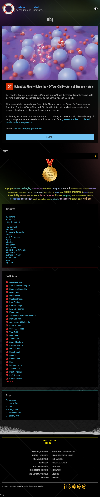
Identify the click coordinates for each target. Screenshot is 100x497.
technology (65, 199)
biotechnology (76, 189)
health (67, 192)
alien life (9, 242)
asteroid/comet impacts (16, 250)
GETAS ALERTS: (56, 455)
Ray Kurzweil (11, 227)
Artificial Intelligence (37, 189)
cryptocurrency (22, 192)
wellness (87, 198)
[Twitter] (69, 486)
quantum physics (36, 128)
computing (26, 128)
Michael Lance (15, 365)
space (49, 199)
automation (11, 257)
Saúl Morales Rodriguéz (19, 285)
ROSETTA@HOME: (34, 474)
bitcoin (86, 189)
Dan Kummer (15, 319)
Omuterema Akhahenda (19, 322)
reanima (90, 195)
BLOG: (53, 459)
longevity (67, 195)
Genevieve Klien (16, 282)
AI (12, 189)
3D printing (10, 217)
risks (39, 199)
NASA (73, 196)
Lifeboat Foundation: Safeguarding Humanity (44, 8)
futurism (57, 192)
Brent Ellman (14, 359)
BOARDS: (54, 463)
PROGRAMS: (55, 470)
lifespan (58, 195)
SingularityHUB (12, 416)
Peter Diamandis (13, 222)
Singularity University (15, 232)
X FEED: (35, 459)
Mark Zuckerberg (13, 237)
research (35, 199)
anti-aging (26, 188)
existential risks (38, 192)
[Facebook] (65, 486)
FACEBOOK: (34, 451)
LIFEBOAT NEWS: (57, 451)
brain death (11, 192)
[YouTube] (79, 486)
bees (8, 260)
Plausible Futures (13, 412)
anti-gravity (10, 245)
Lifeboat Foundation (17, 486)
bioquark (57, 188)
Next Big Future (12, 409)
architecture (11, 247)
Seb (11, 362)
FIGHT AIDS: (37, 466)
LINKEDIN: (35, 455)
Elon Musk (10, 229)
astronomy (10, 252)
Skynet (9, 234)
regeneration (26, 199)
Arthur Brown (17, 128)
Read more (50, 137)
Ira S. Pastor (14, 375)
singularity (43, 199)
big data (9, 262)
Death (32, 192)
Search (95, 156)
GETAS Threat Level (50, 442)
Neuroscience (79, 196)
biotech (66, 188)
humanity (85, 192)
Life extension (47, 195)
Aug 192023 (9, 87)
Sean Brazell (14, 352)
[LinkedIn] (74, 486)
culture (28, 192)
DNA (8, 224)
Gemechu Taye (15, 305)
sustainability (55, 199)
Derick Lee (13, 335)
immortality (13, 195)
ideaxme (90, 192)
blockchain (92, 189)
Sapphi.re (40, 486)
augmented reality (13, 255)
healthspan (77, 192)
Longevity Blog (12, 403)
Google (61, 192)
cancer (16, 192)
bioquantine (47, 189)
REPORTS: (55, 466)
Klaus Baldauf (15, 325)
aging (8, 188)
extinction (46, 192)
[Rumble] (84, 486)
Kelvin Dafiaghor (16, 309)
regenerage (15, 199)
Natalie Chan (14, 349)
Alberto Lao (14, 339)
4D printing (10, 219)
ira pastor (35, 195)
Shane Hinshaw (16, 342)
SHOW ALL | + (9, 381)
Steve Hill (13, 355)
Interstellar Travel (25, 196)
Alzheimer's (16, 189)
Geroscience (11, 400)
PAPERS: (54, 474)
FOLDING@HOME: (35, 470)
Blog (50, 19)
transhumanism (76, 199)
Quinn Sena (14, 292)
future (51, 192)
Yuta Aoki (13, 332)
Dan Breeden (14, 295)
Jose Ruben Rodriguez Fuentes (22, 315)
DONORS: (42, 463)
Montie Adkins (15, 372)
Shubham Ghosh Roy (18, 289)
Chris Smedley (15, 378)
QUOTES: (54, 477)
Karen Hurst (14, 312)
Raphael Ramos (16, 345)
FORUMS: (44, 477)
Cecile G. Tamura (16, 329)
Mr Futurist (10, 406)
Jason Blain (14, 368)
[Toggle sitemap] (91, 8)
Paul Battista (14, 302)
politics (84, 196)
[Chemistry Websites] (50, 171)
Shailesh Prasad (16, 299)
